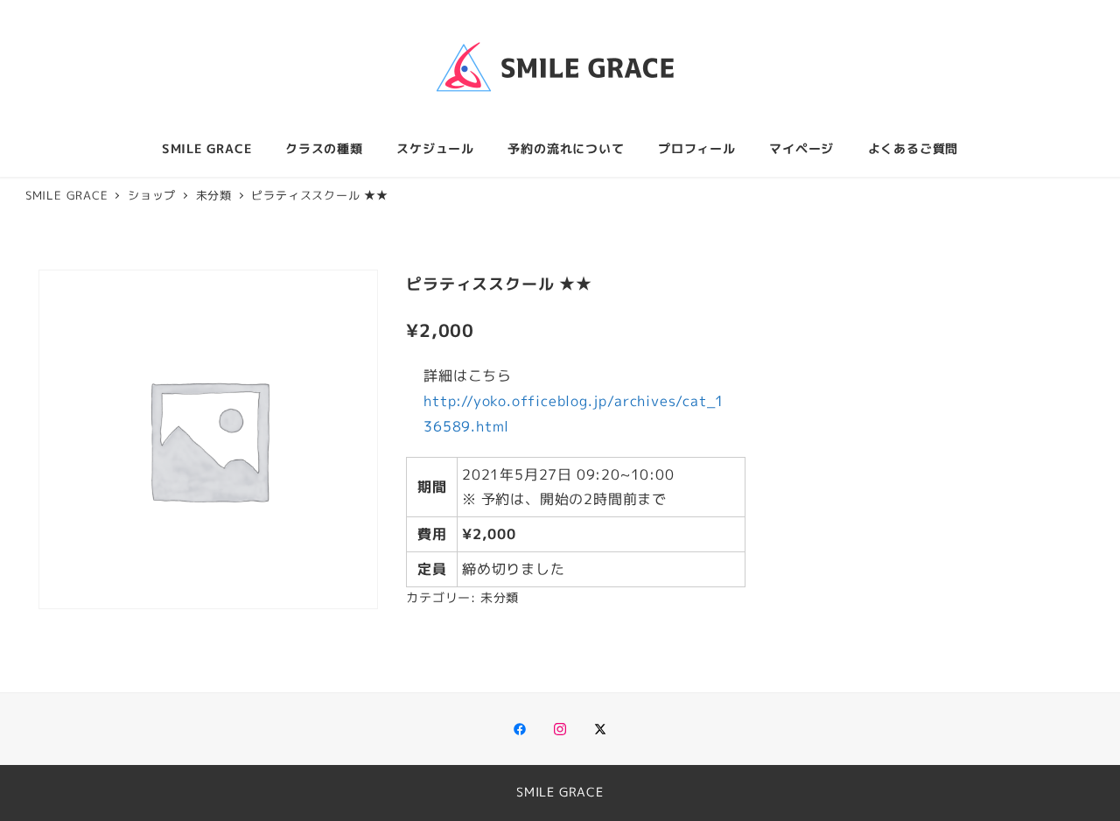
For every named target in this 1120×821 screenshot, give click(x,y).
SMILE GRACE (560, 792)
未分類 (499, 598)
